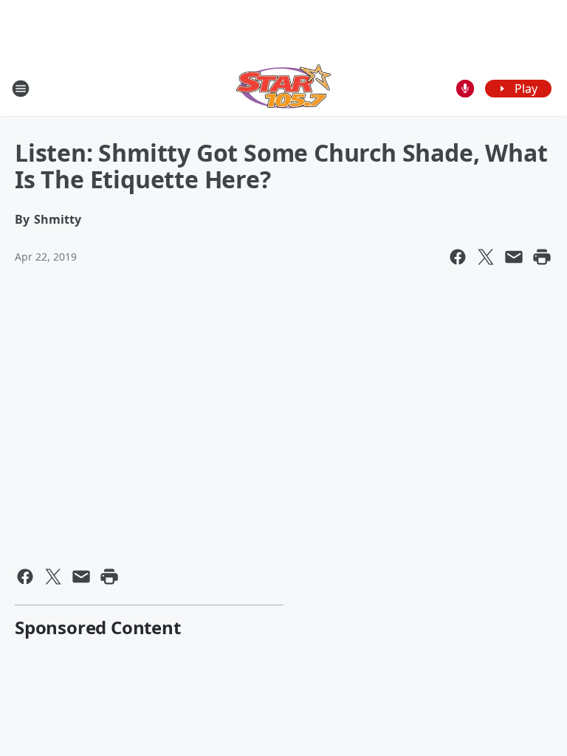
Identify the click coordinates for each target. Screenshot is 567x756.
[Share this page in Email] (514, 257)
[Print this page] (542, 257)
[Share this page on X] (485, 257)
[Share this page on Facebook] (457, 257)
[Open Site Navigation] (21, 88)
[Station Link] (283, 88)
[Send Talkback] (465, 88)
